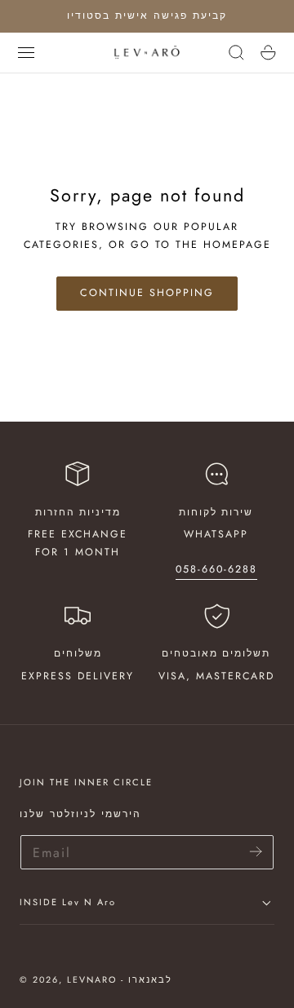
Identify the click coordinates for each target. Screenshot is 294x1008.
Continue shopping (147, 292)
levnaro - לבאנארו (119, 980)
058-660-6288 (216, 569)
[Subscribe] (256, 851)
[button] (26, 52)
